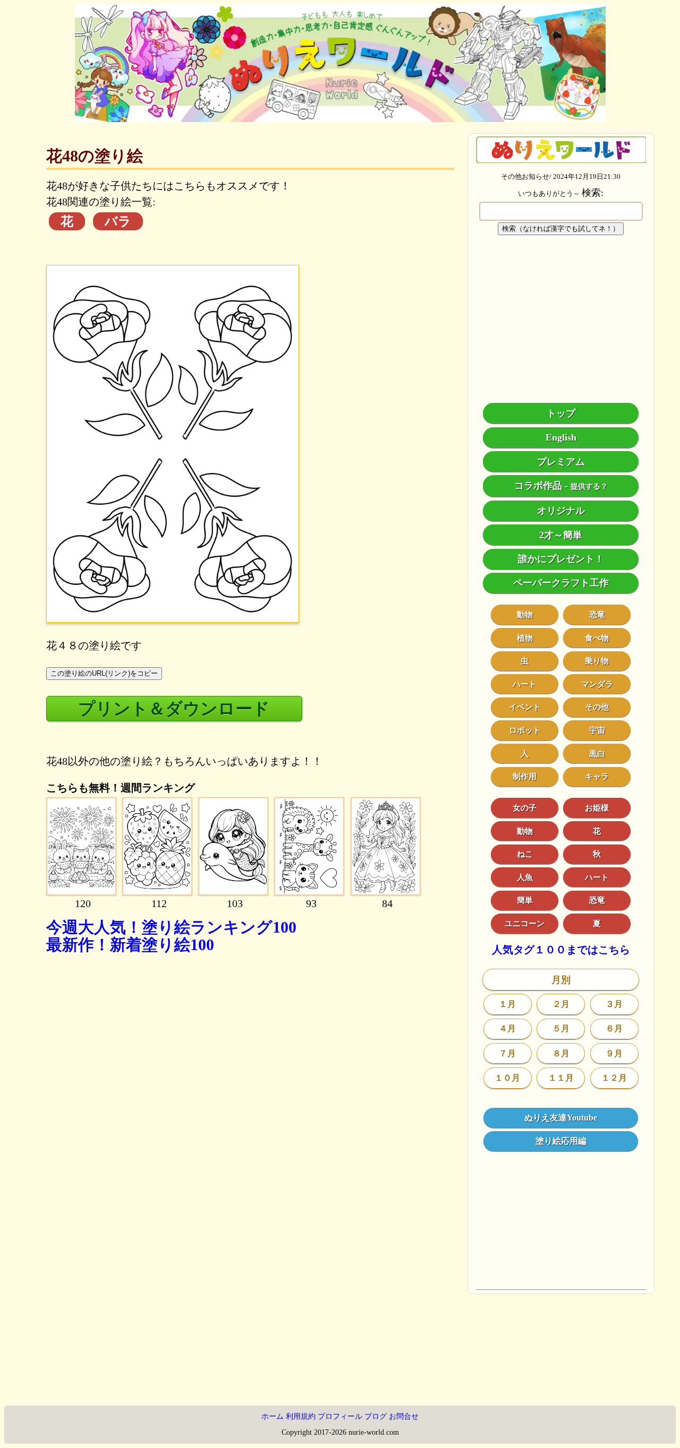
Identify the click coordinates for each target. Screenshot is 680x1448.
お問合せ (404, 1416)
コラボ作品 (538, 485)
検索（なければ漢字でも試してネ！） (560, 228)
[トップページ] (340, 118)
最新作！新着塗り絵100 (130, 944)
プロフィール (340, 1416)
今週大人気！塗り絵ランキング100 (171, 927)
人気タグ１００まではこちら (561, 949)
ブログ (375, 1416)
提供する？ (589, 486)
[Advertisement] (250, 1076)
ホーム (272, 1416)
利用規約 (301, 1416)
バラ (118, 221)
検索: (593, 192)
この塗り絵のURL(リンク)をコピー (104, 673)
